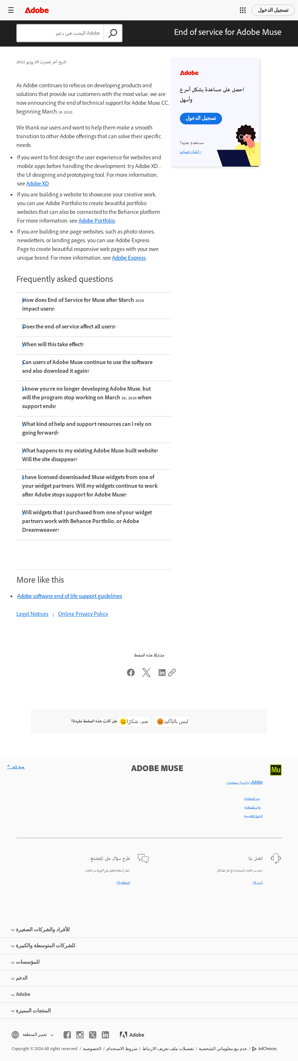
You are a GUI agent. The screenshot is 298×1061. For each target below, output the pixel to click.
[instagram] (80, 1034)
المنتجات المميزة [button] (33, 1011)
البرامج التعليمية (253, 816)
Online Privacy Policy (83, 615)
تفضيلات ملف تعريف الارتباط (168, 1048)
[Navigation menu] (11, 10)
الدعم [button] (22, 978)
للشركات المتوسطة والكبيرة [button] (45, 945)
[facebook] (67, 1034)
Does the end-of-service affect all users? (69, 327)
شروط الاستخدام (121, 1048)
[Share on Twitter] (146, 676)
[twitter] (92, 1034)
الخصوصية (92, 1048)
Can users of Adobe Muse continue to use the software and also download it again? (87, 367)
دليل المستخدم (252, 807)
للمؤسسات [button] (28, 962)
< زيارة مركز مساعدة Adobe (244, 782)
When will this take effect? (53, 345)
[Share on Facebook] (130, 676)
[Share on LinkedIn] (162, 676)
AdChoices (267, 1048)
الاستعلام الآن (123, 882)
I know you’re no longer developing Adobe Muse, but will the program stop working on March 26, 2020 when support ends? (87, 398)
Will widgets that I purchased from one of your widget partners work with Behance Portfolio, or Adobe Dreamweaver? (87, 522)
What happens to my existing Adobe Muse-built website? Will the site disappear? (90, 455)
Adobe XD (37, 184)
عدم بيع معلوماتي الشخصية (223, 1048)
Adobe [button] (23, 994)
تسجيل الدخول (273, 10)
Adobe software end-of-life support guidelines (69, 597)
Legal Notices (32, 615)
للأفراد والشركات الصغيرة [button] (43, 929)
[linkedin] (105, 1034)
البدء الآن (257, 882)
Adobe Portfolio (96, 222)
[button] (243, 10)
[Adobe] (37, 10)
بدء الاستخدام (252, 798)
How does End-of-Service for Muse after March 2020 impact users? (83, 305)
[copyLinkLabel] (172, 676)
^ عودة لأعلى (16, 767)
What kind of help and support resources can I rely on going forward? (87, 429)
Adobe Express (129, 259)
